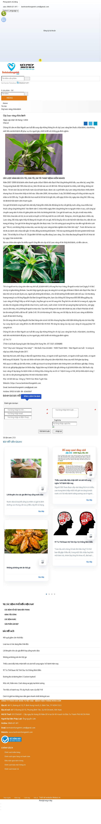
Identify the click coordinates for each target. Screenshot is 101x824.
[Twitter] (90, 124)
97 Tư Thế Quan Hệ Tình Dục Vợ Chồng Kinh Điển (74, 542)
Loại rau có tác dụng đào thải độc (16, 644)
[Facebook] (85, 124)
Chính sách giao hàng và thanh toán (17, 756)
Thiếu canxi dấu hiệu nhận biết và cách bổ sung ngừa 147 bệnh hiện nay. (73, 481)
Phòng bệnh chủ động (10, 2)
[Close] (0, 809)
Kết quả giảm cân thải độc (13, 638)
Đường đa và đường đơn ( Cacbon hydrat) (19, 677)
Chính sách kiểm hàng (12, 752)
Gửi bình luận (44, 431)
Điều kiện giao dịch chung (13, 761)
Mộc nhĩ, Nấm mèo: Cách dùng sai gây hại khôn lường (23, 683)
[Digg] (95, 124)
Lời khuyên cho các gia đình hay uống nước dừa (25, 495)
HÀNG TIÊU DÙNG (11, 615)
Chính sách (7, 748)
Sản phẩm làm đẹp (11, 624)
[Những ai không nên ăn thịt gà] (26, 541)
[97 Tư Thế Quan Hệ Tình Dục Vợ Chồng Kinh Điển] (74, 523)
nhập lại (58, 431)
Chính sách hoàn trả (11, 769)
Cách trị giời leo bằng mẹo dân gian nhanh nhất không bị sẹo (26, 696)
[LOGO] (18, 74)
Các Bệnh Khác (10, 619)
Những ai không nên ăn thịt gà (18, 568)
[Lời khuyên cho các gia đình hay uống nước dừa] (26, 468)
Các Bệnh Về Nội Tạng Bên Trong (17, 610)
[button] (42, 60)
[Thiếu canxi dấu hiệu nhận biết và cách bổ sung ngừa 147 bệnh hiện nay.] (74, 461)
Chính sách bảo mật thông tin (15, 765)
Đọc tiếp (41, 511)
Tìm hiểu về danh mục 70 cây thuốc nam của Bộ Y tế (23, 690)
